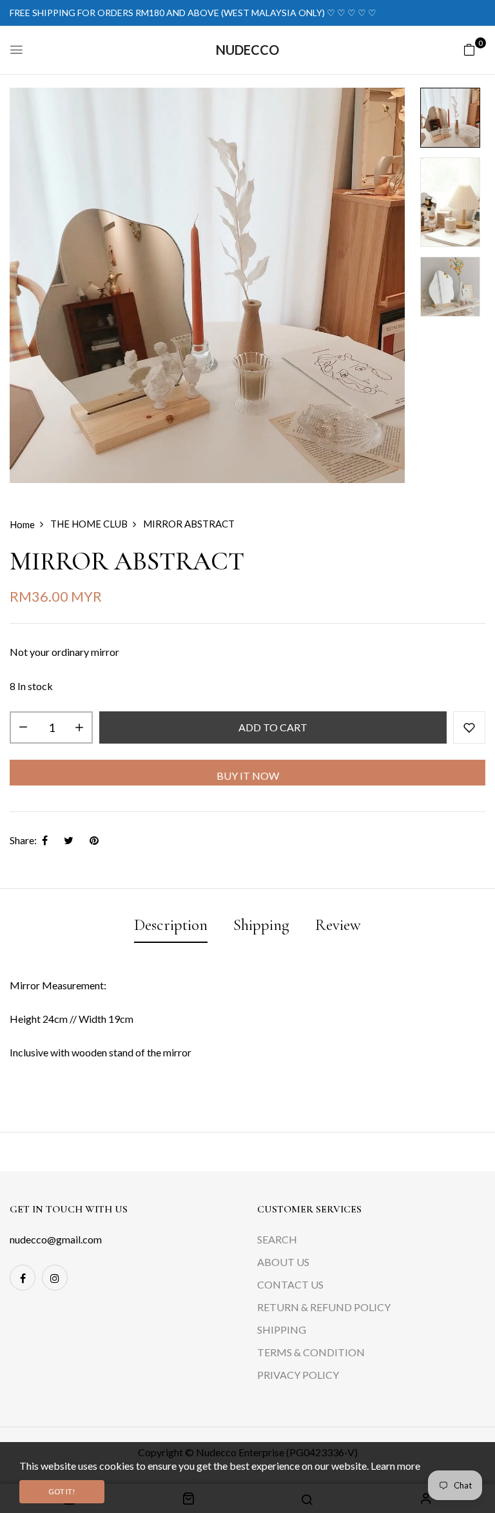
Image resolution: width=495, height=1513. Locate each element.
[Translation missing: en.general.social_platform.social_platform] (22, 1277)
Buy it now (248, 775)
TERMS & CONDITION (311, 1352)
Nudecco (247, 49)
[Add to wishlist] (469, 727)
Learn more (395, 1465)
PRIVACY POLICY (298, 1375)
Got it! (61, 1491)
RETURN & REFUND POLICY (324, 1307)
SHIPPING (281, 1329)
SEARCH (277, 1239)
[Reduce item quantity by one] (23, 727)
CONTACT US (290, 1284)
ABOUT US (283, 1262)
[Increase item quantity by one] (79, 727)
